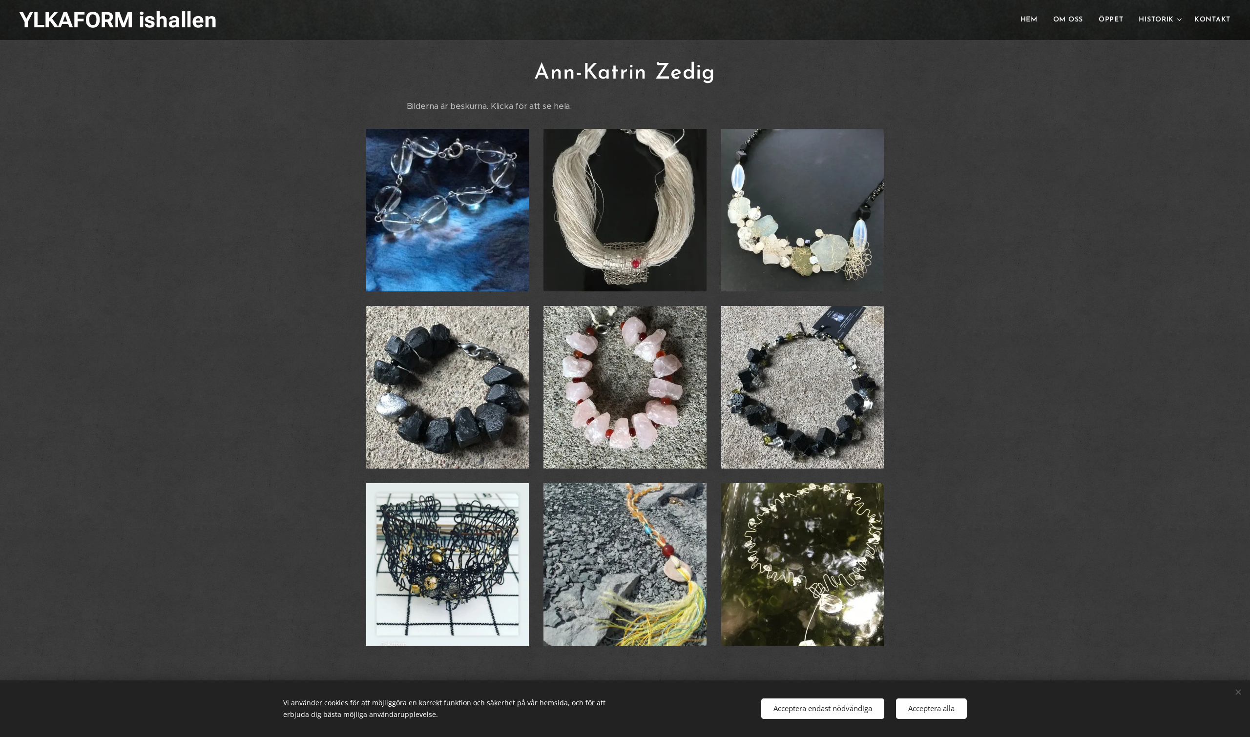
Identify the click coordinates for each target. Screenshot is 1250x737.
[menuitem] (1031, 20)
